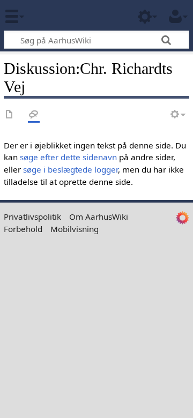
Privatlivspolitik (32, 216)
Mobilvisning (74, 228)
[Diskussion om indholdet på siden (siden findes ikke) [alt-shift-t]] (34, 115)
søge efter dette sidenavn (68, 157)
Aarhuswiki (72, 15)
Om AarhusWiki (98, 216)
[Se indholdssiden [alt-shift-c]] (10, 115)
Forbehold (23, 228)
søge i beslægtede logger (70, 169)
